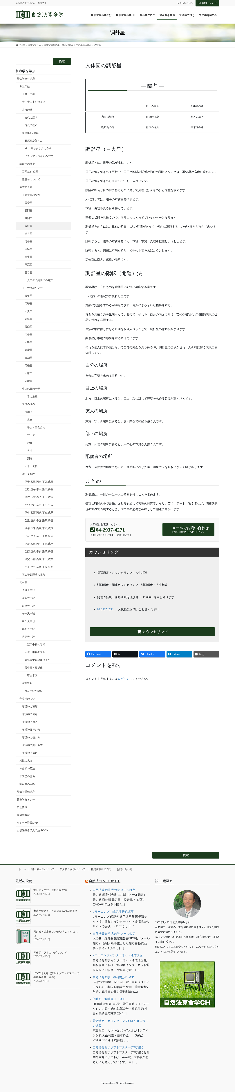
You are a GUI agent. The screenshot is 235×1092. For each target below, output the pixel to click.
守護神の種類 (29, 706)
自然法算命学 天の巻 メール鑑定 (114, 889)
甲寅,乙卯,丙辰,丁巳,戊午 (39, 559)
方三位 (31, 435)
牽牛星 (28, 257)
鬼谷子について (31, 179)
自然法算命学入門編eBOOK (32, 830)
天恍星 (28, 319)
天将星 (28, 342)
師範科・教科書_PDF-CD (109, 998)
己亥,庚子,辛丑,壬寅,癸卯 (39, 536)
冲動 (29, 443)
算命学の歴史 (27, 164)
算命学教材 (23, 815)
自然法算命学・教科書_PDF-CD (113, 977)
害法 (29, 450)
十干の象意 (31, 396)
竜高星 (28, 264)
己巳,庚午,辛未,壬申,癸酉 (39, 489)
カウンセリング (154, 632)
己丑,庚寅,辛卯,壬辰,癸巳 (39, 520)
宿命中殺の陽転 (34, 691)
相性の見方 (25, 760)
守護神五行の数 (31, 729)
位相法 (28, 412)
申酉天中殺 (28, 621)
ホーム (22, 869)
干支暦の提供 (27, 776)
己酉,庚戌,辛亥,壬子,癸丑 (39, 551)
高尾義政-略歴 (30, 171)
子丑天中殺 (28, 590)
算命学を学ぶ (25, 71)
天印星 (28, 303)
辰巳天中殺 (28, 605)
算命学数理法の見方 (33, 574)
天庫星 (28, 373)
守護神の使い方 (31, 737)
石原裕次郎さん (34, 140)
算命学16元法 (27, 768)
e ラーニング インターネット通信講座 (117, 955)
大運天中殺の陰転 (35, 652)
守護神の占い (27, 698)
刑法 (29, 458)
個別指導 (22, 807)
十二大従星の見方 (32, 288)
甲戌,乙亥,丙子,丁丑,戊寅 (39, 497)
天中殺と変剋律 (34, 667)
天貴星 (28, 311)
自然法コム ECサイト (104, 881)
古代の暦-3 (31, 125)
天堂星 (28, 350)
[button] (187, 1019)
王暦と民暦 (28, 94)
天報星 (28, 295)
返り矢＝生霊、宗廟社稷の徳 (50, 890)
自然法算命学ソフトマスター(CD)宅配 (118, 1047)
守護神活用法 (29, 722)
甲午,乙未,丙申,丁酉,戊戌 (39, 528)
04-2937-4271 (105, 609)
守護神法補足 (29, 753)
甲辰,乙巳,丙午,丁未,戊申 (39, 543)
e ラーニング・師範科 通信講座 (113, 911)
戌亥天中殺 (28, 629)
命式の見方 (25, 187)
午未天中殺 (28, 613)
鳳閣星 (28, 218)
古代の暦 (27, 109)
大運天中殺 (28, 636)
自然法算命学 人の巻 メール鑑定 (114, 933)
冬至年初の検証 (31, 133)
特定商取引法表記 (101, 869)
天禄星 (28, 334)
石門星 (28, 210)
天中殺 (23, 582)
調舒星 (28, 226)
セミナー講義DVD (27, 822)
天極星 (28, 365)
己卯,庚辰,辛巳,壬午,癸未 (39, 505)
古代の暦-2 (31, 117)
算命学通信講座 (26, 791)
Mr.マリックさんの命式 (38, 148)
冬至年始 (24, 86)
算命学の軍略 (27, 784)
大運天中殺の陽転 (35, 644)
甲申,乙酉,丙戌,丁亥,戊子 (39, 512)
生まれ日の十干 (31, 388)
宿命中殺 (27, 683)
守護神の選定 (29, 714)
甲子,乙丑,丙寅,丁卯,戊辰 (39, 481)
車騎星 (28, 249)
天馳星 (28, 381)
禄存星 (28, 233)
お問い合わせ (209, 3)
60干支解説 (28, 474)
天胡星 (28, 357)
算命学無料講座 (26, 78)
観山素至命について (43, 869)
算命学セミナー (26, 799)
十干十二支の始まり (33, 102)
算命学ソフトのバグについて (50, 952)
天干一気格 (31, 466)
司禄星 (28, 241)
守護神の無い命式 (32, 745)
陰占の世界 (28, 404)
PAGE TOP (226, 1056)
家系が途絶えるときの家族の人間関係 (55, 911)
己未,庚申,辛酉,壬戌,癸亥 (39, 567)
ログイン (123, 678)
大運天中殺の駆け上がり (39, 660)
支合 (29, 419)
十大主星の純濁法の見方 (39, 280)
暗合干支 (32, 675)
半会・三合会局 (36, 427)
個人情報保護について (73, 869)
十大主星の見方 (31, 195)
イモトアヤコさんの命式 (39, 156)
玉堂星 (28, 272)
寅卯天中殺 (28, 598)
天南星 (28, 326)
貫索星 (28, 202)
